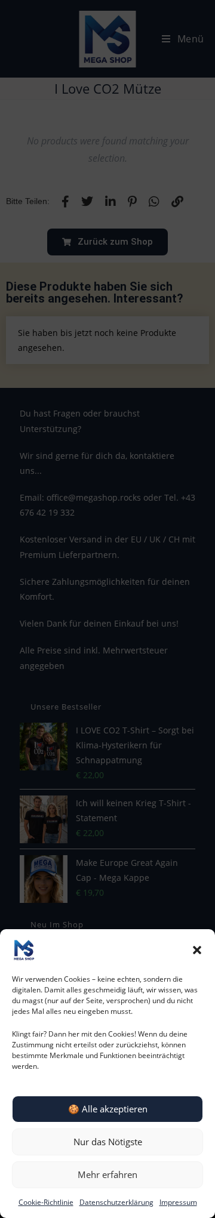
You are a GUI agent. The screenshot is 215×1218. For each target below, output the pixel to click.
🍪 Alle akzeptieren (108, 1109)
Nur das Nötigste (107, 1142)
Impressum (178, 1202)
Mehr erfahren (107, 1174)
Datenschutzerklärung (116, 1202)
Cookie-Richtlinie (46, 1202)
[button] (197, 950)
